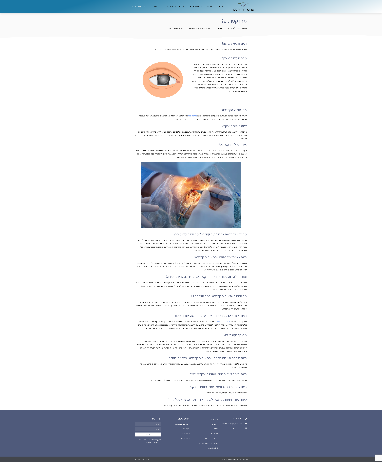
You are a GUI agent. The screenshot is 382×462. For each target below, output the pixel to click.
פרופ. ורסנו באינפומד (141, 459)
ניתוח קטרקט (197, 6)
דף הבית (220, 6)
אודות (209, 6)
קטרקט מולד (192, 116)
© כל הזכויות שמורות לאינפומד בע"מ (235, 459)
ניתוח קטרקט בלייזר (177, 6)
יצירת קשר (158, 6)
